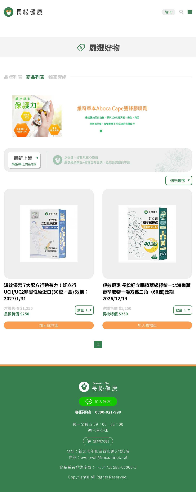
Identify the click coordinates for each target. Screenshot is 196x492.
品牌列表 (13, 77)
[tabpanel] (98, 115)
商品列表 (35, 77)
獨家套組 (57, 77)
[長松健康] (23, 12)
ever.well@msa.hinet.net (104, 457)
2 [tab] (101, 131)
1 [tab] (95, 131)
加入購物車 (48, 325)
